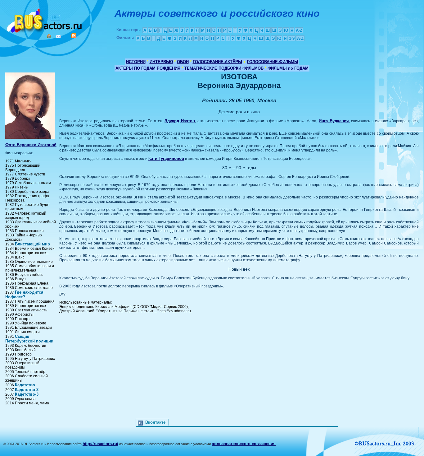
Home (49, 36)
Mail (58, 36)
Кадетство (25, 385)
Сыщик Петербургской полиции (29, 338)
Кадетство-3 (26, 394)
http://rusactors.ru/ (100, 443)
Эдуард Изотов (180, 121)
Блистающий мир (32, 244)
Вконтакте (155, 422)
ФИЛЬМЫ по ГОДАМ (288, 68)
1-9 (292, 38)
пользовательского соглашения (244, 443)
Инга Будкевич (334, 121)
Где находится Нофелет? (24, 294)
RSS (73, 35)
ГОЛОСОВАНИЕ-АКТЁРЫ (217, 61)
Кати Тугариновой (166, 158)
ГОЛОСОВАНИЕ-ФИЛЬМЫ (272, 61)
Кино (45, 19)
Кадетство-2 (26, 389)
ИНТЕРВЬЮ (161, 61)
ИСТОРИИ (136, 61)
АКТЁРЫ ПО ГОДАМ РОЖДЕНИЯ (147, 68)
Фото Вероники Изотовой (30, 144)
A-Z (299, 30)
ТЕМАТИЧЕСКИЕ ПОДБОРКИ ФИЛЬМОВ (224, 68)
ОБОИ (183, 61)
